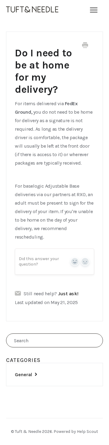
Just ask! (68, 293)
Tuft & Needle (28, 431)
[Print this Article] (85, 46)
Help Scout (87, 431)
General (24, 374)
